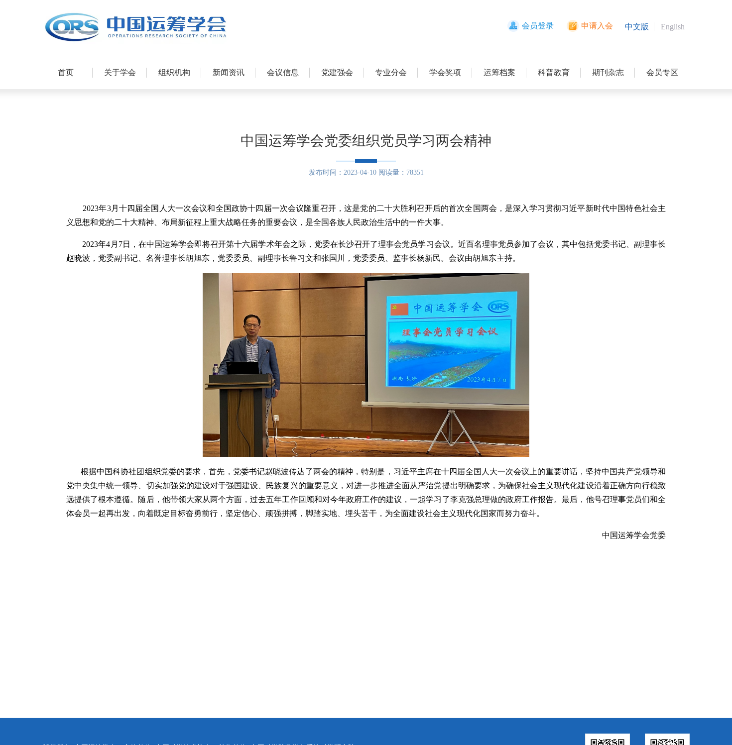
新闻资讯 (228, 72)
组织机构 (174, 72)
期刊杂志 (608, 72)
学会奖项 (445, 72)
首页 (66, 72)
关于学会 (120, 72)
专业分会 (391, 72)
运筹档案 (499, 72)
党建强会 (337, 72)
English (673, 26)
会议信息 (283, 72)
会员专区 (662, 72)
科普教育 (554, 72)
